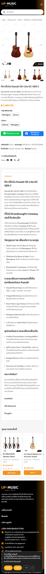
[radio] (6, 114)
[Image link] (9, 488)
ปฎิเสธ (18, 568)
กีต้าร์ (20, 20)
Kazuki (11, 148)
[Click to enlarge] (5, 62)
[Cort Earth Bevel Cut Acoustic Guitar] (33, 443)
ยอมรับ (8, 568)
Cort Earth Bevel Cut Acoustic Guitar (32, 455)
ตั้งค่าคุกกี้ (17, 561)
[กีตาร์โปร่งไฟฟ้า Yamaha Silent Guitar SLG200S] (12, 443)
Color (3, 120)
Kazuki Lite (19, 148)
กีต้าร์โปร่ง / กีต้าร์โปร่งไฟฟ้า (33, 20)
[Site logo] (9, 4)
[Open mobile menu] (41, 4)
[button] (3, 45)
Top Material (6, 110)
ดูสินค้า (32, 472)
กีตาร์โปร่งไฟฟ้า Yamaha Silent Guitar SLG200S (9, 456)
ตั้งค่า (26, 568)
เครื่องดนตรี (12, 20)
